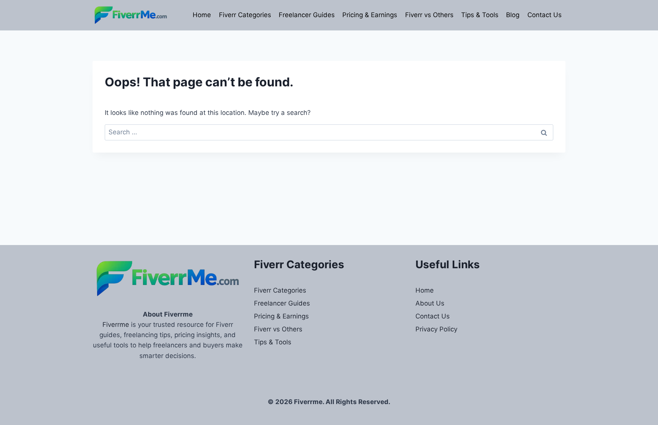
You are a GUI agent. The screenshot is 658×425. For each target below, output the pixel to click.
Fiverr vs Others (429, 15)
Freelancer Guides (307, 15)
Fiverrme (115, 324)
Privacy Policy (436, 329)
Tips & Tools (479, 15)
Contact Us (544, 15)
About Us (429, 303)
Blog (512, 15)
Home (202, 15)
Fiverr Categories (245, 15)
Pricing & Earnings (369, 15)
